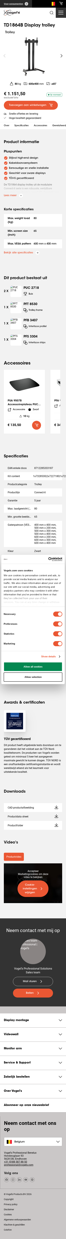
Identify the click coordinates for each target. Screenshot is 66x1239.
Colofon (8, 1230)
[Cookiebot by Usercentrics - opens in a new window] (48, 559)
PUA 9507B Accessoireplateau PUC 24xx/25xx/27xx (23, 404)
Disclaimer (9, 1209)
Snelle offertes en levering (23, 113)
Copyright (9, 1199)
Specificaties (21, 126)
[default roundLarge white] (61, 55)
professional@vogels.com (18, 1164)
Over (6, 126)
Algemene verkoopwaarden (17, 1219)
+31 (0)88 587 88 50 (15, 1161)
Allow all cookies (33, 666)
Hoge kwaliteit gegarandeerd (25, 118)
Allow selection (33, 677)
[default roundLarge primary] (36, 425)
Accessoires (40, 126)
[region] (33, 56)
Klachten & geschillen (14, 1224)
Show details (48, 656)
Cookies (8, 1214)
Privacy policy (10, 1204)
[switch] (57, 623)
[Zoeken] (52, 4)
